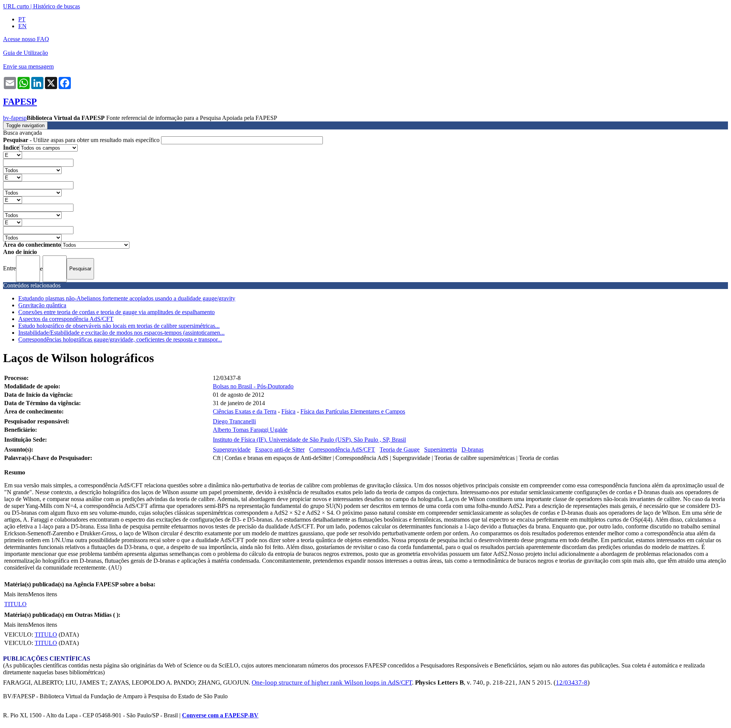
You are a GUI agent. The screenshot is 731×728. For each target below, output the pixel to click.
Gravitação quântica (42, 305)
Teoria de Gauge (400, 449)
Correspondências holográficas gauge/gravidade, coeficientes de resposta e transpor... (120, 339)
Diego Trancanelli (234, 421)
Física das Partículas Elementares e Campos (352, 411)
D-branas (472, 449)
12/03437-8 (571, 682)
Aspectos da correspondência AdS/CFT (65, 319)
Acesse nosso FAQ (26, 39)
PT (22, 19)
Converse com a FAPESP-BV (220, 715)
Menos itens (42, 594)
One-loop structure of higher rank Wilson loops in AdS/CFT (332, 682)
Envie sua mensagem (28, 66)
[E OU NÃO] (12, 155)
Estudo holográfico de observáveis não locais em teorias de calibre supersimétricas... (119, 325)
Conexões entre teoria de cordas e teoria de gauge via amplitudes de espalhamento (116, 312)
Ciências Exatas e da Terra (244, 411)
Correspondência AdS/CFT (342, 449)
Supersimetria (440, 449)
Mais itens (16, 594)
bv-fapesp (15, 118)
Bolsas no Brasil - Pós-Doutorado (253, 386)
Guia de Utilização (25, 52)
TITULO (15, 604)
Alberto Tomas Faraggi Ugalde (250, 429)
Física (288, 411)
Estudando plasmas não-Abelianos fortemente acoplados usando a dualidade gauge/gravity (126, 298)
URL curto (16, 6)
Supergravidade (232, 449)
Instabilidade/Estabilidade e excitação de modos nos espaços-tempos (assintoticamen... (121, 332)
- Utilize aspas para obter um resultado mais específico (82, 140)
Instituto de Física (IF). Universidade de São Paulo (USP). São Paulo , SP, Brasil (309, 439)
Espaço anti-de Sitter (280, 449)
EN (22, 26)
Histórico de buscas (56, 6)
